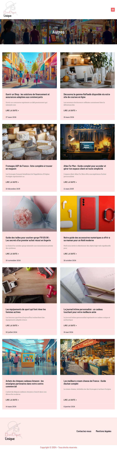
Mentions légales (103, 431)
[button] (113, 10)
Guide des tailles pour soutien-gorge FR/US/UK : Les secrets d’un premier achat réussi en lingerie (28, 239)
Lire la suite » (12, 110)
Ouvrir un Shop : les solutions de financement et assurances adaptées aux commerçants (28, 95)
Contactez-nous (84, 431)
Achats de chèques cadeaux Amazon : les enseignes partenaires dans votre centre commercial (25, 384)
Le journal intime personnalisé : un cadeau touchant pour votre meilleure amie (83, 310)
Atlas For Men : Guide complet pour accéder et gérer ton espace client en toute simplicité (85, 167)
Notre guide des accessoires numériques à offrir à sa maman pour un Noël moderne (87, 239)
